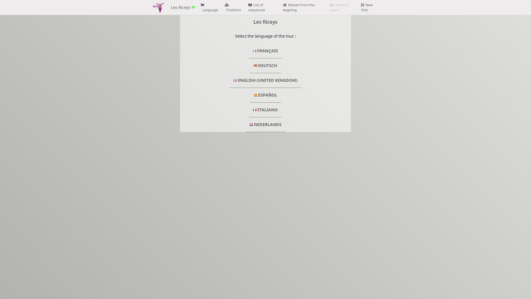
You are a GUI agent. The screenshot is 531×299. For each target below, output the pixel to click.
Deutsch (267, 65)
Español (267, 95)
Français (267, 51)
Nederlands (267, 124)
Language (209, 10)
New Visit (367, 7)
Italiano (267, 110)
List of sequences (256, 7)
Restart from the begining (298, 7)
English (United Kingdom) (267, 80)
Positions (233, 10)
